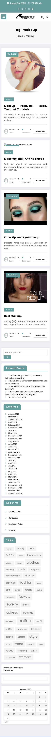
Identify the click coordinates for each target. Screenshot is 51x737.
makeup (10, 621)
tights (8, 644)
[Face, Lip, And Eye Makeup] (25, 208)
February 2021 (14, 479)
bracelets (34, 555)
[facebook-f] (18, 9)
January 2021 (14, 482)
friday (39, 583)
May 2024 (12, 433)
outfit (39, 621)
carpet (9, 563)
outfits (9, 629)
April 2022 (12, 463)
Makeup (9, 99)
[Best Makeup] (25, 287)
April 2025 (12, 422)
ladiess (12, 612)
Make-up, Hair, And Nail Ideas (24, 158)
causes (19, 563)
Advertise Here (14, 512)
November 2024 (15, 427)
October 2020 (14, 490)
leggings (28, 612)
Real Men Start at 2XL (17, 397)
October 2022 (14, 458)
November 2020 (15, 488)
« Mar (6, 722)
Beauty (8, 152)
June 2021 (12, 469)
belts (32, 548)
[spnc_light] (47, 17)
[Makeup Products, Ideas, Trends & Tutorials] (25, 71)
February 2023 (14, 452)
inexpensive (10, 597)
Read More (40, 131)
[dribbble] (25, 9)
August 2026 (13, 414)
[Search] (42, 17)
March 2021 (13, 477)
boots (21, 556)
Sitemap (12, 530)
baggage (9, 549)
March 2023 (13, 449)
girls (8, 590)
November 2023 (15, 438)
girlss (17, 590)
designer (34, 569)
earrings (11, 583)
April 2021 (12, 474)
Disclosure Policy (15, 524)
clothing (10, 569)
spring (9, 637)
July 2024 (12, 430)
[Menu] (3, 16)
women (10, 657)
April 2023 (12, 447)
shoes (35, 629)
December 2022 (15, 455)
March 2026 (13, 417)
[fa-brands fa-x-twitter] (22, 9)
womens (25, 657)
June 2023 (12, 444)
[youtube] (32, 9)
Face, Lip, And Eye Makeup (21, 237)
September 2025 (15, 419)
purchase (22, 629)
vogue (9, 650)
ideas (28, 590)
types (41, 644)
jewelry (12, 604)
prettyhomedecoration (13, 667)
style (33, 636)
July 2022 (12, 460)
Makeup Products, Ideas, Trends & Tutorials (25, 107)
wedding (22, 650)
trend (18, 644)
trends (31, 644)
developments (13, 575)
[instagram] (29, 9)
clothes (33, 562)
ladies (26, 604)
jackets (24, 596)
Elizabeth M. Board (14, 131)
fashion (26, 582)
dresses (30, 575)
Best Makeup (13, 316)
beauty (20, 548)
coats (22, 569)
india (39, 590)
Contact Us (13, 518)
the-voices (8, 670)
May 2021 (12, 471)
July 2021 (12, 466)
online (25, 621)
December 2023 (15, 436)
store (21, 637)
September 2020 (15, 493)
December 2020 (15, 485)
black (10, 555)
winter (34, 650)
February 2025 (14, 425)
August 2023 (13, 441)
